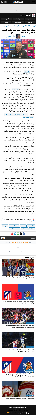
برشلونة (27, 71)
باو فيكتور (24, 228)
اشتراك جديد (15, 242)
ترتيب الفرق (18, 22)
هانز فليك (31, 228)
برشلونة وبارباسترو (14, 228)
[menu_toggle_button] (33, 2)
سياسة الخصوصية (12, 410)
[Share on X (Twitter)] (21, 233)
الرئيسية (30, 19)
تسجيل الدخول (24, 242)
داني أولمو (15, 89)
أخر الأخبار (18, 19)
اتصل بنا (26, 410)
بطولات (10, 407)
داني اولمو (4, 225)
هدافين (6, 22)
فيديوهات (6, 19)
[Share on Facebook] (24, 233)
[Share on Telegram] (15, 233)
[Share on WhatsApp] (18, 233)
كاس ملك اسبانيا (14, 225)
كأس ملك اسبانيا (29, 274)
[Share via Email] (12, 233)
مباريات (30, 22)
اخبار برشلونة (30, 225)
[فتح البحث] (2, 2)
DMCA (20, 410)
